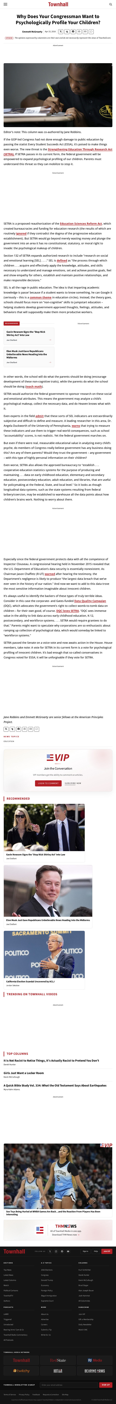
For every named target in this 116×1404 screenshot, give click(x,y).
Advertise (44, 1319)
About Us (44, 1314)
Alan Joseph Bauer (86, 1290)
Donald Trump (47, 1280)
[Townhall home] (14, 1251)
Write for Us (46, 1335)
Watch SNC (83, 1329)
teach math (34, 386)
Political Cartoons (11, 1290)
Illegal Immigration (49, 1295)
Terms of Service (10, 1394)
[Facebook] (62, 1251)
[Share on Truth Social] (67, 31)
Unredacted (8, 1324)
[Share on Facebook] (73, 31)
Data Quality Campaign (90, 601)
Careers (44, 1324)
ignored (21, 233)
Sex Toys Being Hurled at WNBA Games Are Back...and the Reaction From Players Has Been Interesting (53, 1213)
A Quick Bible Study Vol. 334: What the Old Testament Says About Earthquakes (55, 1085)
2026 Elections (46, 1270)
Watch (6, 1285)
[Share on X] (60, 31)
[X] (50, 1251)
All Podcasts (8, 1340)
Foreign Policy (47, 1290)
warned (50, 574)
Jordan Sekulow (12, 985)
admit (39, 416)
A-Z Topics (46, 1263)
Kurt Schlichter (85, 1270)
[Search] (111, 4)
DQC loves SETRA (67, 611)
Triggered (7, 1319)
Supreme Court (47, 1301)
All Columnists (84, 1301)
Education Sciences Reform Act (81, 223)
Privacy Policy (24, 1394)
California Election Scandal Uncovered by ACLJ (30, 981)
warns (76, 425)
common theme (41, 297)
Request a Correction (51, 1394)
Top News (7, 1270)
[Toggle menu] (5, 4)
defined (62, 260)
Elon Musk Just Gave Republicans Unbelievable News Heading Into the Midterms (48, 920)
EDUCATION (9, 741)
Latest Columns (10, 1280)
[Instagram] (56, 1251)
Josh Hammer (84, 1295)
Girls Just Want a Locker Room (24, 1073)
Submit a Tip (46, 1329)
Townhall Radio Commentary (15, 1335)
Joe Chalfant (11, 858)
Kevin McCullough (86, 1280)
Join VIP (107, 1251)
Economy (45, 1285)
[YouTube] (68, 1251)
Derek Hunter (84, 1275)
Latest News (8, 1275)
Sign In (85, 1251)
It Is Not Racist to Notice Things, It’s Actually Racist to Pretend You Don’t (51, 1061)
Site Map (65, 1394)
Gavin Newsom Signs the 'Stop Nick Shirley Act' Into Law (35, 854)
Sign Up (106, 1385)
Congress (44, 1275)
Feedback (36, 1394)
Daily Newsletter (85, 1324)
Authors (7, 1301)
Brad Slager (83, 1285)
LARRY (6, 1314)
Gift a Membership (86, 1319)
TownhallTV (8, 1295)
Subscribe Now (73, 783)
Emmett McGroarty (32, 31)
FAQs (96, 1251)
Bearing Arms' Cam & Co (14, 1329)
